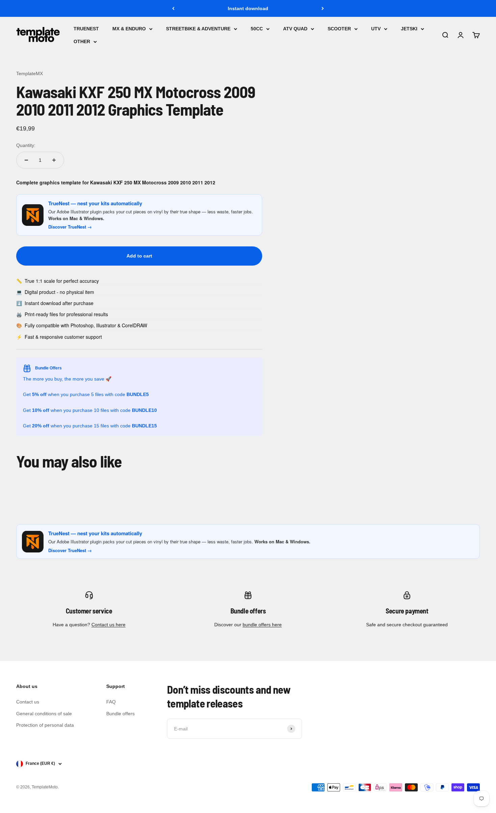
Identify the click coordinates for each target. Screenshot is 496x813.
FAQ (111, 701)
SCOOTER (339, 28)
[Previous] (173, 8)
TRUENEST (86, 28)
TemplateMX (29, 73)
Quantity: (25, 145)
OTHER (82, 41)
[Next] (323, 8)
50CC (257, 28)
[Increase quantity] (54, 160)
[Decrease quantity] (26, 160)
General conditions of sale (44, 713)
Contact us (27, 701)
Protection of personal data (45, 725)
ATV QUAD (295, 28)
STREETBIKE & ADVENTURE (198, 28)
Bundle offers (120, 713)
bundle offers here (262, 624)
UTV (376, 28)
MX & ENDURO (129, 28)
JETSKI (409, 28)
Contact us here (108, 624)
